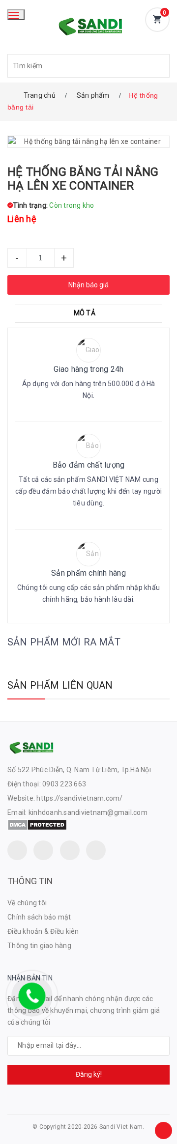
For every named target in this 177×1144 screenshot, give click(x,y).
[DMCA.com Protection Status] (37, 824)
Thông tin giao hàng (39, 945)
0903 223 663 (64, 784)
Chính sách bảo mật (39, 917)
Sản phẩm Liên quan (60, 685)
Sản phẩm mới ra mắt (63, 642)
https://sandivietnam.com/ (79, 798)
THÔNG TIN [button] (30, 881)
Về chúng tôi (27, 903)
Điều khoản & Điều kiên (43, 931)
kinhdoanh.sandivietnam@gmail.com (88, 812)
